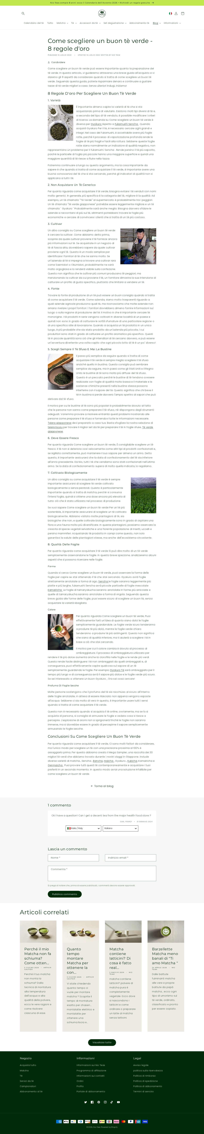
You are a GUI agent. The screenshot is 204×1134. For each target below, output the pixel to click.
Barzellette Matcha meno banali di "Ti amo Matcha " (165, 956)
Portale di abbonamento (91, 1091)
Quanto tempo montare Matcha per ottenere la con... (77, 961)
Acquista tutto (28, 1065)
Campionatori (28, 1086)
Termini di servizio (143, 1091)
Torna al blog (104, 786)
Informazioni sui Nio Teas (91, 1065)
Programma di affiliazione (91, 1070)
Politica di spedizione (145, 1081)
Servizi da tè (27, 1081)
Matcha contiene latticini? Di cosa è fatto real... (120, 958)
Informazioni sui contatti (91, 1075)
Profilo (80, 1086)
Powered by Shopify (109, 1127)
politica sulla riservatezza (148, 1070)
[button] (23, 13)
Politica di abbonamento (147, 1086)
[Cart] (182, 13)
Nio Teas (97, 1127)
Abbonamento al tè (31, 1091)
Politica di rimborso (144, 1075)
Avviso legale (141, 1065)
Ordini (80, 1081)
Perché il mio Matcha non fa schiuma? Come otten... (37, 956)
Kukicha (132, 761)
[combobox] (83, 828)
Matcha (24, 1070)
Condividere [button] (58, 62)
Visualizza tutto (102, 1042)
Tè (21, 1075)
